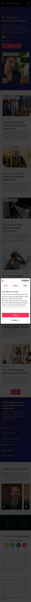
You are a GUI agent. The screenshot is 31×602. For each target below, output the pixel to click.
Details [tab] (15, 285)
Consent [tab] (5, 285)
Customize (14, 320)
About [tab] (25, 285)
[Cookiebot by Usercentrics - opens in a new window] (22, 281)
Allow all (15, 315)
